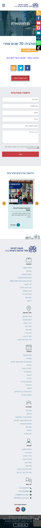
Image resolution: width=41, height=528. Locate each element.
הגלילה (29, 378)
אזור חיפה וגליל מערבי (24, 340)
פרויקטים (28, 385)
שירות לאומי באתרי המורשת (22, 420)
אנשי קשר (28, 298)
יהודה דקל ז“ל (26, 294)
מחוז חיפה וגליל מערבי (24, 469)
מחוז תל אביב (27, 459)
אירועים (29, 414)
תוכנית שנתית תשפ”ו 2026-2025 (20, 281)
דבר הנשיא (27, 284)
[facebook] (23, 509)
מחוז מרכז (28, 453)
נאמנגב (29, 375)
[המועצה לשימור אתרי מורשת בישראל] (26, 5)
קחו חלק (28, 411)
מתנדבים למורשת (25, 424)
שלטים (29, 388)
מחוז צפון (28, 466)
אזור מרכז (28, 333)
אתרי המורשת (27, 316)
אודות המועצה (27, 268)
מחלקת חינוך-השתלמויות (23, 417)
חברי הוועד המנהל (25, 288)
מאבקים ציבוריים (26, 382)
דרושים (29, 301)
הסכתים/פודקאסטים (24, 278)
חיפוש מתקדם (27, 320)
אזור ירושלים (27, 323)
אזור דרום (28, 326)
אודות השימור (27, 355)
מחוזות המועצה (26, 449)
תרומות (29, 430)
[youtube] (18, 509)
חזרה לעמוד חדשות (20, 78)
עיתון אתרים (27, 372)
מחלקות (28, 271)
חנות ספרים (27, 434)
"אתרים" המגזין (26, 368)
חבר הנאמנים (27, 291)
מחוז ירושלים (27, 456)
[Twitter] (20, 68)
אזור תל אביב (27, 336)
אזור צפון (28, 330)
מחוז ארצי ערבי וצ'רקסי (24, 472)
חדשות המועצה (26, 274)
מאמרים (28, 359)
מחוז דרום (28, 463)
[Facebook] (27, 68)
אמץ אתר (28, 427)
